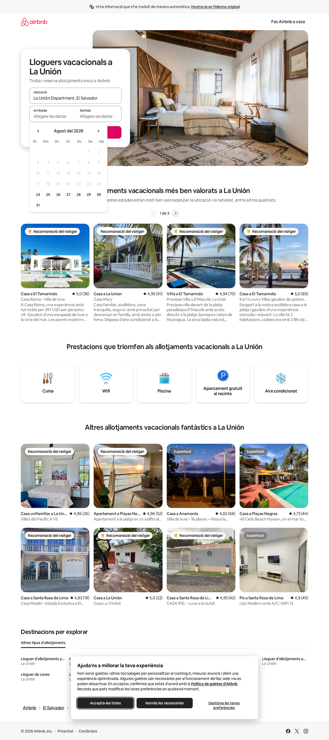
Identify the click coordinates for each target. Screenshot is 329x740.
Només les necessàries (164, 703)
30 (99, 194)
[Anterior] (153, 213)
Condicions (88, 731)
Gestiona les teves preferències (224, 705)
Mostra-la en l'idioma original (215, 6)
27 (68, 194)
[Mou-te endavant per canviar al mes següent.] (98, 131)
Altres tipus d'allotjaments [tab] (43, 642)
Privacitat (65, 731)
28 (78, 194)
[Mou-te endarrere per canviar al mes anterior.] (38, 131)
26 (58, 194)
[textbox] (52, 116)
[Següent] (175, 213)
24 (38, 194)
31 (38, 205)
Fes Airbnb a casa (288, 21)
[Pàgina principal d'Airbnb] (34, 22)
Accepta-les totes (105, 703)
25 (48, 194)
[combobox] (75, 98)
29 (89, 194)
